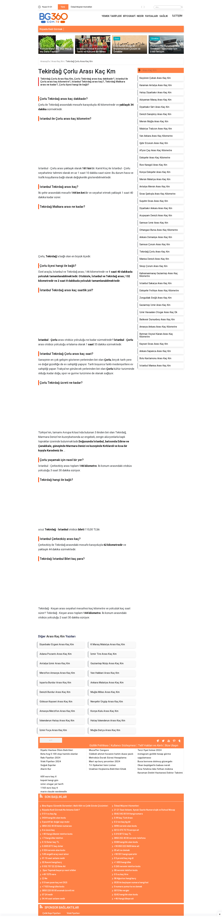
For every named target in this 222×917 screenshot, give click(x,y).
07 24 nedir (47, 894)
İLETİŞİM (177, 15)
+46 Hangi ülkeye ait (124, 898)
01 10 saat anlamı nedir (53, 858)
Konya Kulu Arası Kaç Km (104, 711)
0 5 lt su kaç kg (49, 814)
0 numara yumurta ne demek (128, 886)
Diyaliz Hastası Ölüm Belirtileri (56, 750)
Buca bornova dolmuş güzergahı (155, 761)
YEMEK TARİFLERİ (112, 16)
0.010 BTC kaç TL (122, 834)
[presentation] (141, 7)
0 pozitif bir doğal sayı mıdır (56, 822)
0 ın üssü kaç (48, 830)
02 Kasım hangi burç (52, 862)
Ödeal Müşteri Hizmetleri (81, 7)
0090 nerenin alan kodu (125, 826)
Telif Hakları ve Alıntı (150, 745)
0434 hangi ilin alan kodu (54, 818)
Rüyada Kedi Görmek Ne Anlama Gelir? (61, 810)
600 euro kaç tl (48, 776)
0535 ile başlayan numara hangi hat (131, 882)
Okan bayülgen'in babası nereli (154, 765)
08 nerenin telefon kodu (126, 870)
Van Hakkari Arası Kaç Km (104, 672)
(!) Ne (44, 878)
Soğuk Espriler (48, 765)
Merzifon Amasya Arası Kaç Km (57, 672)
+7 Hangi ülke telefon (52, 838)
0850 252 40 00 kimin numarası (57, 826)
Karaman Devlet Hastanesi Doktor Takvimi (160, 772)
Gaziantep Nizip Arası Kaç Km (107, 663)
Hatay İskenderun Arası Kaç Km (107, 720)
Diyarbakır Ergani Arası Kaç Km (57, 644)
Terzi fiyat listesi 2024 (149, 750)
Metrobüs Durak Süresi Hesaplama (107, 757)
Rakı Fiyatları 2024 (50, 757)
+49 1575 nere (49, 874)
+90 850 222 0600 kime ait (126, 846)
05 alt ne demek (122, 850)
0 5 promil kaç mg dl (124, 858)
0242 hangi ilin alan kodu (126, 894)
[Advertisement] (86, 145)
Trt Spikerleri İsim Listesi (102, 765)
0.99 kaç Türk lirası (123, 818)
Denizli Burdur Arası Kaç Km (55, 692)
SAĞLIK (163, 16)
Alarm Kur (45, 769)
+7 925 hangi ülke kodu (53, 886)
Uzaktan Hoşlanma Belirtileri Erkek (107, 769)
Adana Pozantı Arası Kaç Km (56, 653)
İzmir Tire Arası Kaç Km (103, 653)
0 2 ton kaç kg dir (122, 822)
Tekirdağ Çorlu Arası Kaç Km (79, 61)
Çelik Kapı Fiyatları (51, 913)
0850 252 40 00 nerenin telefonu (130, 838)
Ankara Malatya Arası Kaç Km (107, 682)
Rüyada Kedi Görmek (51, 29)
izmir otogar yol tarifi (51, 784)
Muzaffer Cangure (99, 750)
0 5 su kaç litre (121, 874)
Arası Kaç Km (57, 61)
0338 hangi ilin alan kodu (126, 842)
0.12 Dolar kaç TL (50, 842)
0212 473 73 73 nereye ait (126, 830)
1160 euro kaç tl (49, 787)
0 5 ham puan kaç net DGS (54, 882)
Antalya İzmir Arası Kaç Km (55, 663)
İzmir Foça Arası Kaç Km (53, 730)
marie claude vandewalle (53, 791)
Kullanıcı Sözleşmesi (123, 745)
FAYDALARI (151, 16)
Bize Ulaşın (171, 745)
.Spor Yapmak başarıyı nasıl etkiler (59, 870)
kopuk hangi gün (49, 780)
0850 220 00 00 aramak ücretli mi (58, 890)
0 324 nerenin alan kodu (53, 850)
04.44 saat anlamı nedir (53, 898)
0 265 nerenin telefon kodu (127, 866)
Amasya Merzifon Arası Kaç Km (57, 711)
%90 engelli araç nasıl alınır (55, 854)
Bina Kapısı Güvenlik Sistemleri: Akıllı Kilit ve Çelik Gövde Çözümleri (75, 806)
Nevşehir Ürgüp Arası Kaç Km (106, 701)
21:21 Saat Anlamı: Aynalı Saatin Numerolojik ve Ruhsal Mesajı (144, 810)
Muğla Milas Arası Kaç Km (105, 692)
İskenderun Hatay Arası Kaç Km (57, 720)
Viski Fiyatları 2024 (50, 761)
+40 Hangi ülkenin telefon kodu (57, 834)
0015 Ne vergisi (121, 890)
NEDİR (140, 16)
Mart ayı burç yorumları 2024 (104, 761)
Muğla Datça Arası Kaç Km (105, 730)
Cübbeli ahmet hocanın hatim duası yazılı (111, 754)
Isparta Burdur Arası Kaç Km (55, 682)
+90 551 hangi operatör (125, 854)
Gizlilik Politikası (99, 745)
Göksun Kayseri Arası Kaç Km (56, 701)
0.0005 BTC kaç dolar (52, 846)
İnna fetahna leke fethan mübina (155, 769)
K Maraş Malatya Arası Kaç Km (107, 644)
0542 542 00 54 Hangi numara (128, 814)
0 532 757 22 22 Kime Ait (54, 866)
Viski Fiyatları (73, 913)
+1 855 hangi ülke (122, 862)
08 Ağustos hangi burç (125, 878)
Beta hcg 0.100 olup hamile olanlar (59, 754)
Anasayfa (45, 61)
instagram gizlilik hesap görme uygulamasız (154, 756)
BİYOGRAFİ (129, 16)
